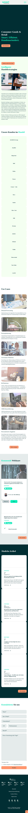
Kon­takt (14, 789)
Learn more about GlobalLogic (14, 808)
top (26, 811)
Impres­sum (14, 796)
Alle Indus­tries (6, 45)
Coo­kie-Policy (14, 794)
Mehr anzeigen (14, 447)
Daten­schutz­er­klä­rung (14, 791)
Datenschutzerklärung (18, 764)
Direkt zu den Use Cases (8, 63)
